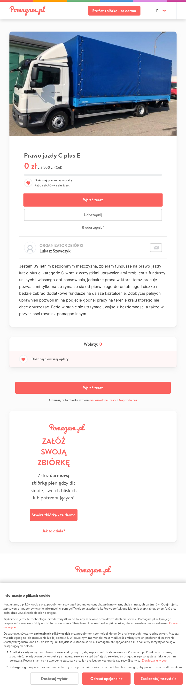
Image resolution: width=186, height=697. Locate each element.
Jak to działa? (53, 531)
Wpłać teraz (93, 199)
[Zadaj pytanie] (156, 247)
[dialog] (93, 640)
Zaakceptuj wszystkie (158, 678)
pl (158, 10)
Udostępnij (93, 215)
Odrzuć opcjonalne (106, 678)
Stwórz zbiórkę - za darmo (114, 10)
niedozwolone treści (102, 400)
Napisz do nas (128, 400)
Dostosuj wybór (54, 678)
